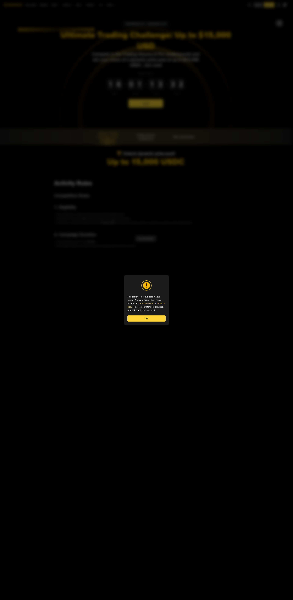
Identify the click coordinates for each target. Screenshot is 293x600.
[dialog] (146, 300)
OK (146, 318)
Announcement (146, 303)
